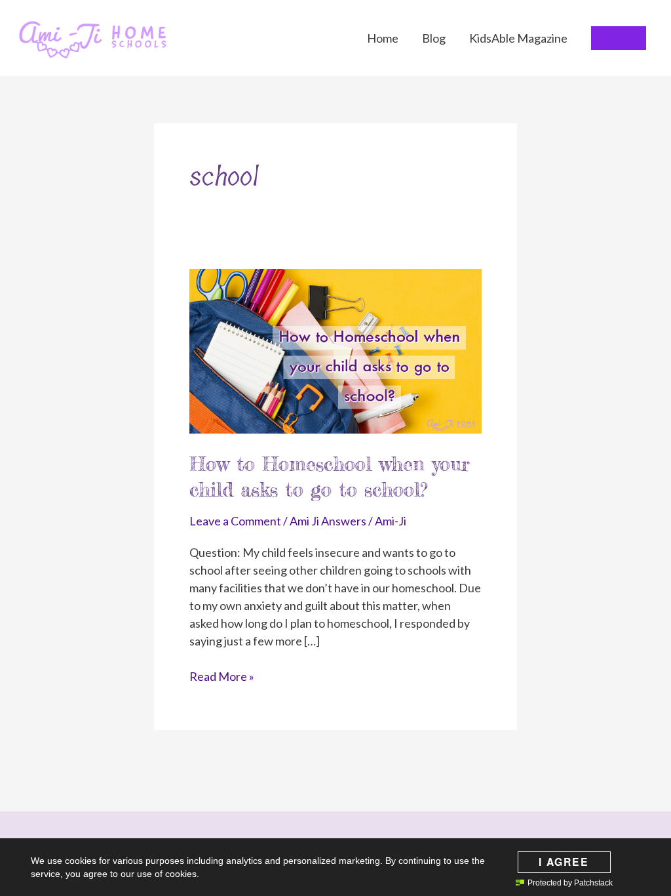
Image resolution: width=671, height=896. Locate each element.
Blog (434, 38)
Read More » (221, 676)
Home (382, 38)
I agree (564, 861)
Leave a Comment (235, 521)
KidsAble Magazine (518, 38)
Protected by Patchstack (570, 882)
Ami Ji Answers (328, 521)
